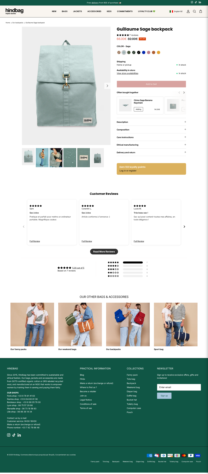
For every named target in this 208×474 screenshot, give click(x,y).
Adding (138, 109)
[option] (66, 86)
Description (122, 122)
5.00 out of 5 (78, 268)
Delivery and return (126, 152)
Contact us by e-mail (16, 418)
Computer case (134, 408)
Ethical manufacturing (127, 145)
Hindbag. (16, 455)
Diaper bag (132, 391)
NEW (54, 11)
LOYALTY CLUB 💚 (146, 11)
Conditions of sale (88, 404)
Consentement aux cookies (65, 455)
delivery (95, 3)
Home (8, 23)
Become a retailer (88, 391)
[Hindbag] (14, 11)
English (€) (178, 11)
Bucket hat (132, 400)
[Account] (187, 11)
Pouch (130, 412)
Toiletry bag (132, 404)
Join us (83, 395)
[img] (36, 206)
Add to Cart (151, 84)
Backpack (131, 383)
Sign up (164, 395)
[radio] (119, 52)
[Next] (107, 86)
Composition (123, 129)
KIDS (109, 11)
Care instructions (125, 137)
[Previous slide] (23, 226)
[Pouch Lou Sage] (173, 105)
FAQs (82, 379)
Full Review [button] (35, 241)
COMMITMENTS (125, 11)
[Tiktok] (196, 2)
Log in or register (128, 170)
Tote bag (131, 379)
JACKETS (77, 11)
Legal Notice (86, 400)
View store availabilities (127, 73)
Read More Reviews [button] (104, 251)
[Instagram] (192, 2)
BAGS (64, 11)
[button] (123, 35)
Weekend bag (133, 387)
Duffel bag (131, 395)
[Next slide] (184, 226)
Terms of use (86, 408)
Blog (82, 375)
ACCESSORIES (94, 11)
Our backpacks (18, 23)
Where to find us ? (88, 387)
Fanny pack (132, 375)
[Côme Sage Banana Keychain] (125, 105)
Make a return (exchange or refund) (23, 424)
